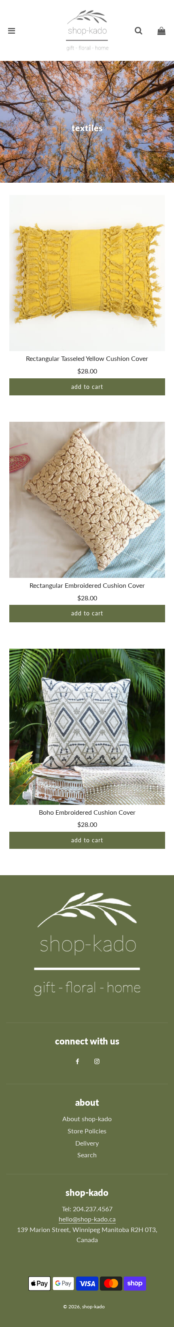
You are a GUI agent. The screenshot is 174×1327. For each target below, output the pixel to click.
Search (87, 1155)
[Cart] (161, 30)
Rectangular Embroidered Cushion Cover (87, 585)
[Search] (138, 30)
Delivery (87, 1143)
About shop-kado (87, 1118)
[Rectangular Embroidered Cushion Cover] (87, 500)
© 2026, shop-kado (84, 1306)
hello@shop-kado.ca (87, 1219)
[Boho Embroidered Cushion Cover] (87, 727)
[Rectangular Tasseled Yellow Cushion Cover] (87, 273)
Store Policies (87, 1131)
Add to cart (87, 386)
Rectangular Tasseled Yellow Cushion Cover (87, 358)
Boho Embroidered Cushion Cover (87, 812)
